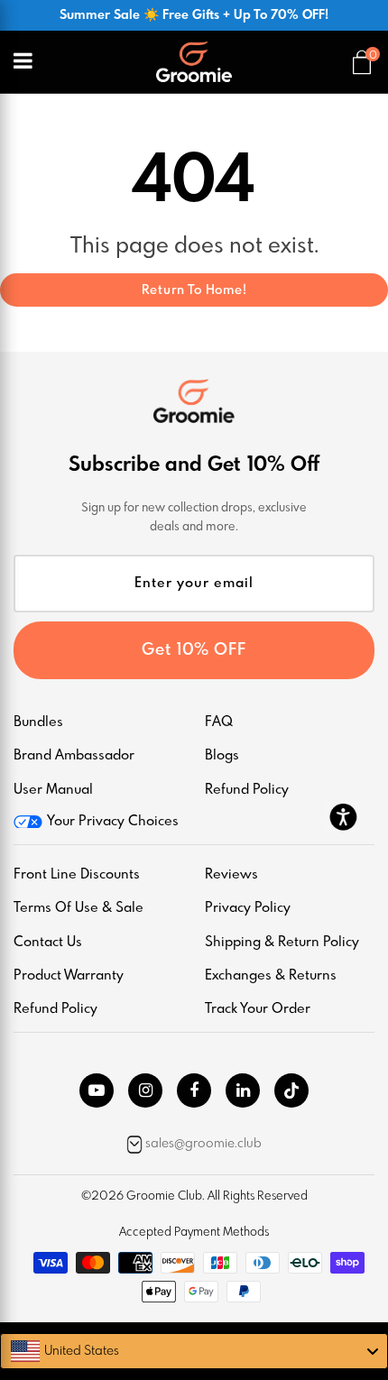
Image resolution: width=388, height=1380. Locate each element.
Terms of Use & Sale (78, 908)
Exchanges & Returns (271, 976)
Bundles (38, 722)
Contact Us (48, 942)
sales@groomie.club (203, 1143)
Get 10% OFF (194, 650)
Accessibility (343, 816)
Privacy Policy (248, 908)
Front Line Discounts (77, 875)
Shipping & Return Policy (282, 942)
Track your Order (257, 1009)
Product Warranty (69, 976)
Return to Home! (194, 290)
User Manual (53, 790)
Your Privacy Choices (113, 821)
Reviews (231, 875)
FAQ (219, 722)
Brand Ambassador (74, 756)
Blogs (222, 756)
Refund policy (55, 1009)
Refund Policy (247, 790)
